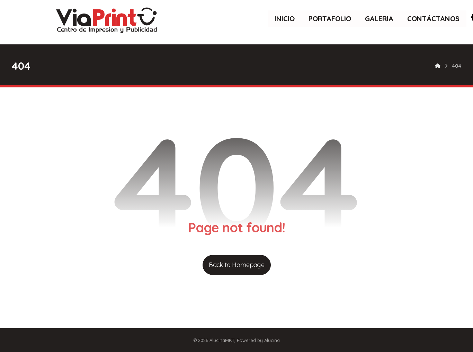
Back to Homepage (236, 265)
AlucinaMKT (221, 340)
